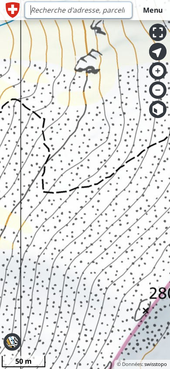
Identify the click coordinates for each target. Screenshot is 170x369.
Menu (153, 10)
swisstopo (155, 364)
